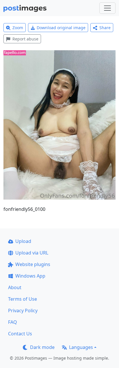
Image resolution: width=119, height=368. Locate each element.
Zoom (17, 27)
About (14, 287)
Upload (23, 241)
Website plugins (32, 264)
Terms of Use (22, 299)
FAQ (12, 322)
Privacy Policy (23, 310)
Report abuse (25, 39)
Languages (81, 347)
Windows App (30, 276)
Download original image (61, 27)
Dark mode (42, 347)
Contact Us (20, 333)
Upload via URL (31, 253)
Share (105, 27)
